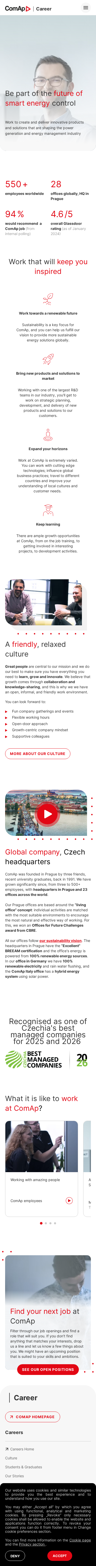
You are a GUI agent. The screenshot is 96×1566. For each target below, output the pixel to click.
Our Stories (14, 1476)
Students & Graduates (23, 1467)
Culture (11, 1458)
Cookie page (80, 1540)
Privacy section (32, 1544)
